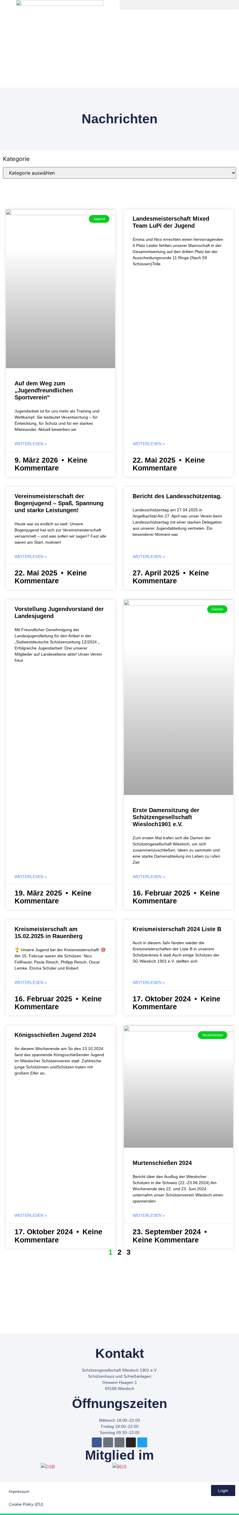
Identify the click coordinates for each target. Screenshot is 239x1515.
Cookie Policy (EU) (26, 1504)
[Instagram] (131, 1442)
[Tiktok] (119, 1442)
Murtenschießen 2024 (162, 1163)
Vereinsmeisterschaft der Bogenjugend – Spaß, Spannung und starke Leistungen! (59, 503)
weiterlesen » (31, 444)
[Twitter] (142, 1442)
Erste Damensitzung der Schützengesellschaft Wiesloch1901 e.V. (166, 817)
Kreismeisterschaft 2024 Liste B (177, 929)
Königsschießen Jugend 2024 (55, 1035)
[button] (179, 5)
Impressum (19, 1491)
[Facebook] (97, 1442)
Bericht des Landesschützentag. (177, 496)
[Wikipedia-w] (108, 1442)
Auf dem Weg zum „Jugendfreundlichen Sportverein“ (44, 390)
